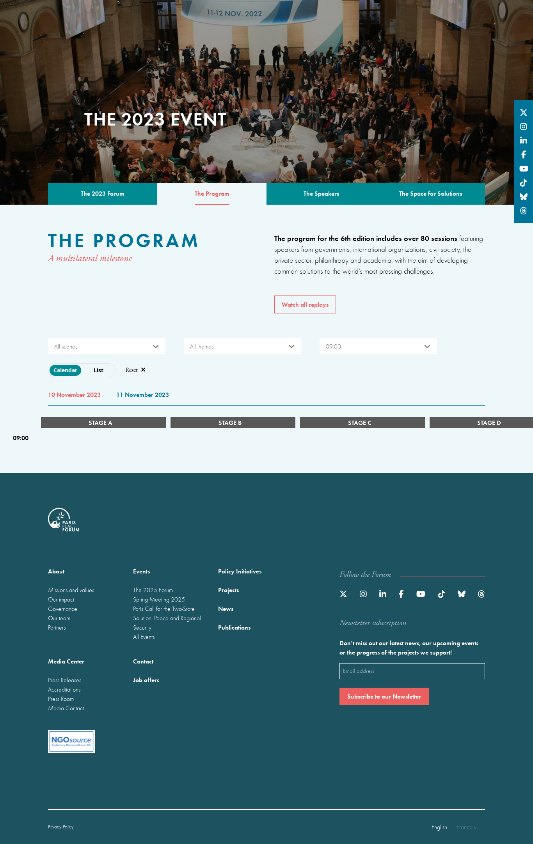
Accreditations (64, 689)
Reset (131, 370)
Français (466, 827)
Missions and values (71, 590)
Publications (234, 627)
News (225, 608)
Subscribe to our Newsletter (384, 696)
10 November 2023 (74, 394)
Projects (228, 590)
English (439, 827)
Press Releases (64, 680)
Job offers (146, 680)
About (56, 571)
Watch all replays (305, 304)
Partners (57, 627)
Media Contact (66, 708)
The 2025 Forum (153, 590)
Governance (62, 608)
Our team (59, 618)
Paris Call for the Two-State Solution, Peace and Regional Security (167, 618)
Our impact (61, 599)
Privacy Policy (61, 826)
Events (141, 571)
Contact (143, 661)
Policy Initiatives (239, 571)
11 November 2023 (142, 394)
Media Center (66, 661)
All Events (144, 637)
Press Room (61, 698)
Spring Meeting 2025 (159, 599)
